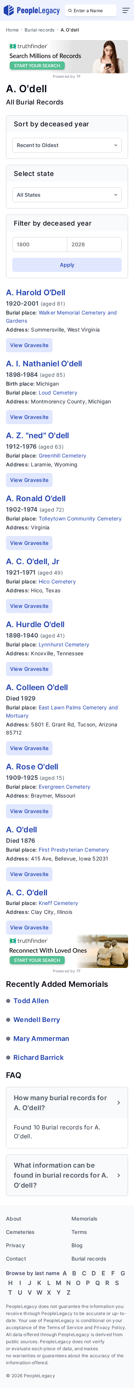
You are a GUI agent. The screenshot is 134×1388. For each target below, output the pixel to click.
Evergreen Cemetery (65, 786)
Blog (77, 1245)
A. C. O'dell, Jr (32, 561)
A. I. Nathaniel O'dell (44, 363)
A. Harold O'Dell (35, 292)
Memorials (84, 1218)
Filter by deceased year (53, 223)
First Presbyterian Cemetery (74, 849)
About (13, 1218)
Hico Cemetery (57, 581)
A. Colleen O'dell (37, 687)
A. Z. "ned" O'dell (37, 435)
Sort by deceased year (51, 124)
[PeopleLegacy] (32, 10)
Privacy (15, 1245)
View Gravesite (29, 345)
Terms (79, 1232)
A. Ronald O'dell (36, 498)
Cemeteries (20, 1232)
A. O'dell (21, 829)
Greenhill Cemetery (63, 455)
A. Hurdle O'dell (35, 624)
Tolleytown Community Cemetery (80, 518)
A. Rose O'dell (32, 766)
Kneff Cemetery (59, 903)
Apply (67, 265)
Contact (16, 1258)
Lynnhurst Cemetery (64, 644)
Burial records (40, 30)
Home (12, 30)
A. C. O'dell (26, 892)
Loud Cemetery (58, 392)
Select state (34, 173)
